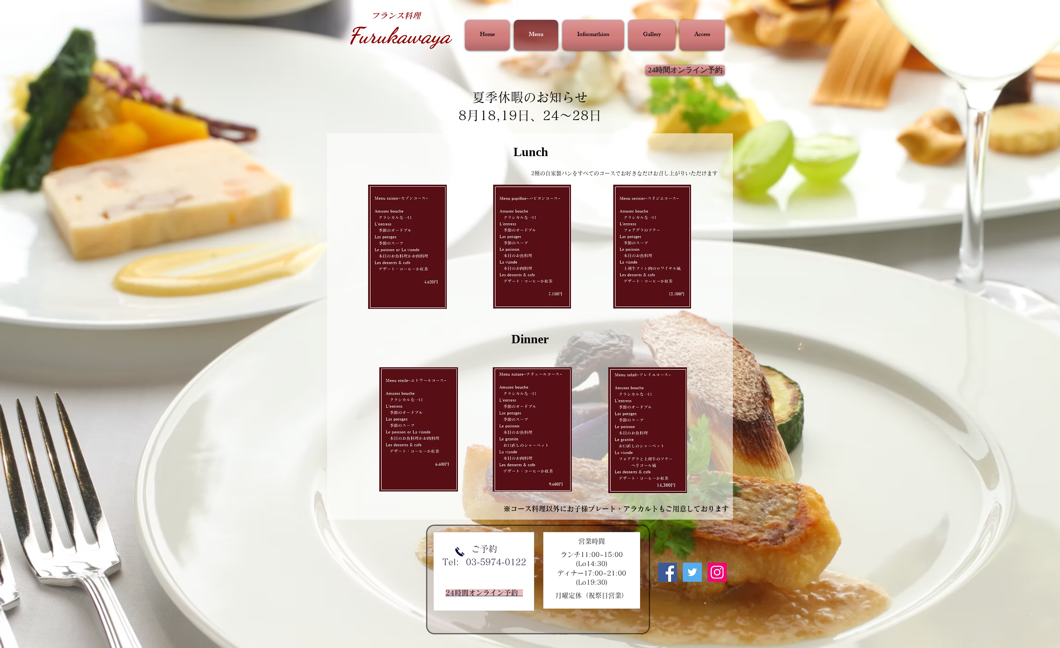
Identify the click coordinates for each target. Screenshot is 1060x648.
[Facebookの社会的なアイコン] (667, 572)
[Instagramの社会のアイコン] (717, 572)
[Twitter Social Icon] (692, 572)
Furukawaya (399, 35)
